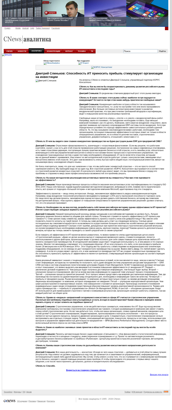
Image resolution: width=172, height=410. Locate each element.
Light (32, 28)
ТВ (92, 51)
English (7, 28)
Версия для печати (159, 374)
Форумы (17, 392)
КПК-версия (137, 392)
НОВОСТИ (22, 51)
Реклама (32, 401)
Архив (29, 392)
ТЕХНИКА (82, 51)
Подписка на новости (153, 392)
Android (25, 28)
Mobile (18, 28)
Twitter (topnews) (43, 28)
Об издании (22, 401)
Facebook (56, 28)
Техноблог (8, 392)
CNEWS (9, 51)
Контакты (51, 401)
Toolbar (127, 392)
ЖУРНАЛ (69, 51)
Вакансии (41, 401)
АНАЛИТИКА (36, 51)
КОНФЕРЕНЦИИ (53, 51)
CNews (117, 399)
